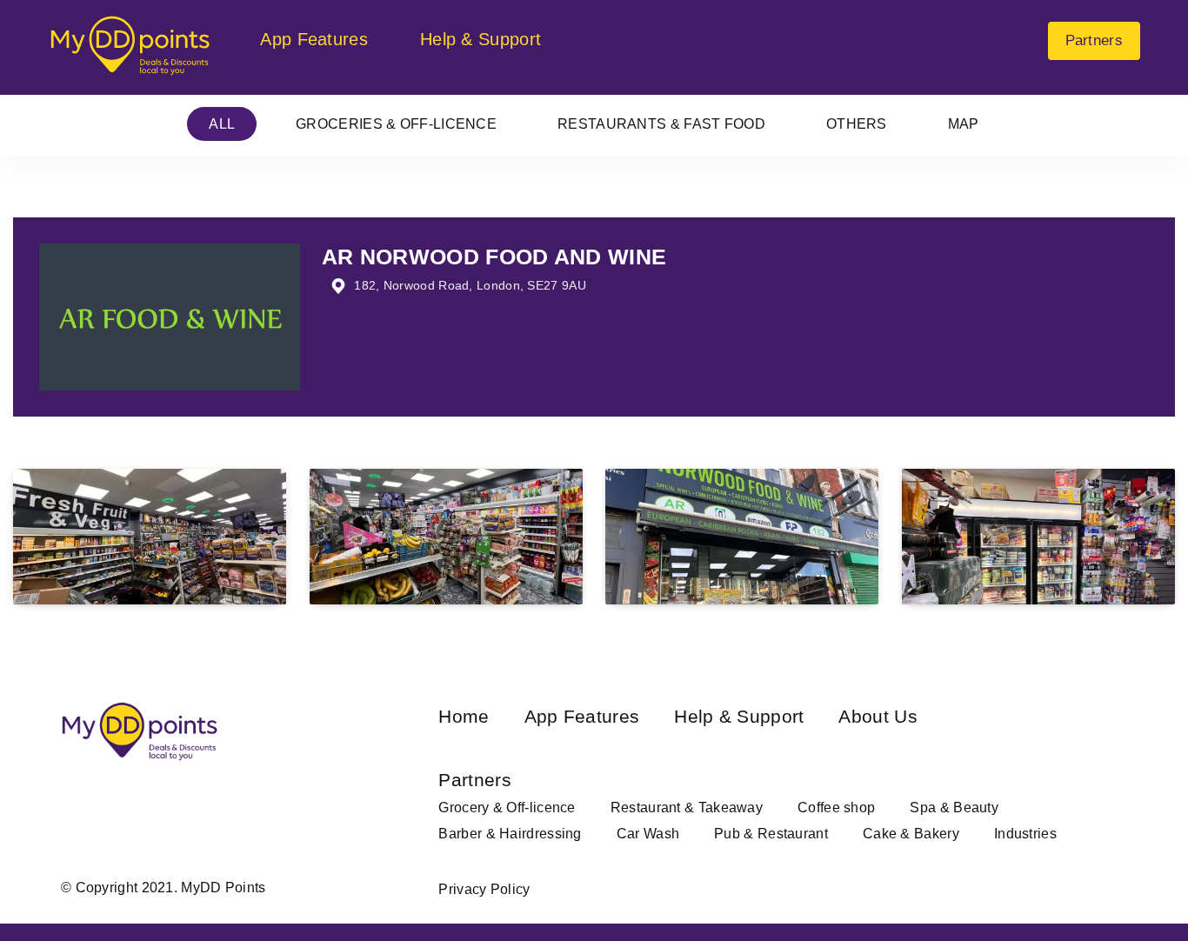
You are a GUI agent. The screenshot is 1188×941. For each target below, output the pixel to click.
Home (463, 716)
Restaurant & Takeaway (687, 807)
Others (856, 124)
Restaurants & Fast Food (661, 124)
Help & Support (480, 39)
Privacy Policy (484, 889)
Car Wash (648, 833)
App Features (314, 39)
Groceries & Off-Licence (396, 124)
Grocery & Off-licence (506, 807)
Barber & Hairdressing (509, 833)
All (222, 124)
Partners (1094, 40)
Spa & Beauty (954, 807)
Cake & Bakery (911, 833)
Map (963, 124)
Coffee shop (836, 807)
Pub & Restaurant (771, 833)
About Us (877, 716)
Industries (1025, 833)
